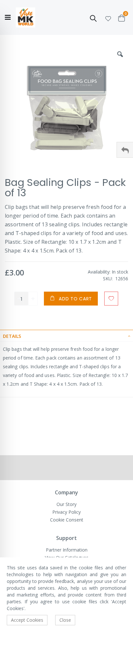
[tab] (66, 335)
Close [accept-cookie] (65, 620)
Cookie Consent (66, 520)
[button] (108, 17)
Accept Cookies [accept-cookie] (27, 620)
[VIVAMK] (25, 17)
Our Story (66, 504)
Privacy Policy (66, 512)
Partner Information (66, 550)
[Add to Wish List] (111, 299)
